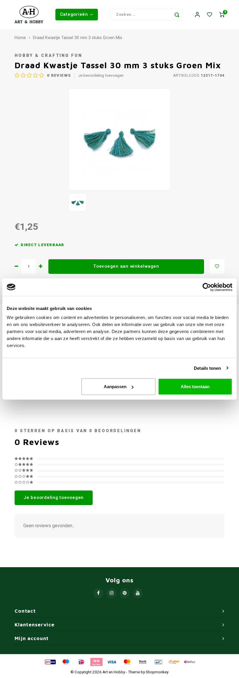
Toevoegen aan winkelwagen (126, 266)
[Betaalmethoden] (50, 661)
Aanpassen (115, 386)
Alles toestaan (195, 386)
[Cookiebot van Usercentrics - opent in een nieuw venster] (206, 287)
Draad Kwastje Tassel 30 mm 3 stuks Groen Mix (77, 38)
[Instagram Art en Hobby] (111, 593)
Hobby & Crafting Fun (48, 55)
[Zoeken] (177, 14)
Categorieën (74, 14)
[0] (221, 14)
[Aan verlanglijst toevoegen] (217, 266)
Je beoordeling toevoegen (101, 75)
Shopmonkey (157, 672)
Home (20, 38)
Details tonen (207, 367)
